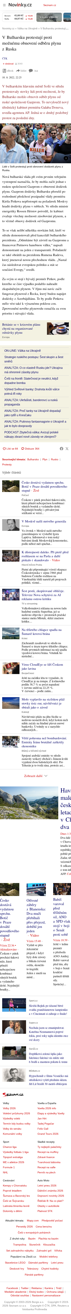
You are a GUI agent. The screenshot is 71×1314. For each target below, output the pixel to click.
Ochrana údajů (55, 1291)
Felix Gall (43, 1128)
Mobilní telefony (49, 1256)
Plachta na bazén (48, 1238)
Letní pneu (57, 1262)
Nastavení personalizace (46, 1295)
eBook (10, 70)
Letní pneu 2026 (47, 1185)
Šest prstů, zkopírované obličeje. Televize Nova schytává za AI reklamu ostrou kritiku (43, 595)
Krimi (24, 638)
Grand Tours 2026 (48, 1133)
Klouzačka (49, 1244)
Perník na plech (47, 1172)
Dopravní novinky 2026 (51, 1195)
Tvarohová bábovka (49, 1162)
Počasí (25, 495)
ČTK (4, 58)
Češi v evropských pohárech (34, 1232)
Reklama (36, 1288)
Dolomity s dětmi (12, 1211)
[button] (35, 143)
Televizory (32, 1268)
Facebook (12, 1288)
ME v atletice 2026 (13, 1162)
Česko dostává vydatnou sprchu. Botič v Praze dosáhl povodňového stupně (44, 486)
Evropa (6, 337)
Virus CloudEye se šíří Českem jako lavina (42, 666)
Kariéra (49, 1288)
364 (36, 71)
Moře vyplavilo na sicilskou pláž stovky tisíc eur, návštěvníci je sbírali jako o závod (43, 703)
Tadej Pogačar (46, 1123)
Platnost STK (45, 1211)
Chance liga (10, 1146)
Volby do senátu (12, 1128)
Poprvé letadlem (12, 1190)
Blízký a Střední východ (34, 751)
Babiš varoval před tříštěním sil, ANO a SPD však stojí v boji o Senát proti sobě (61, 917)
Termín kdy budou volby (16, 1123)
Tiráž (59, 1288)
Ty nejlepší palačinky (49, 1146)
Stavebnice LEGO (15, 1262)
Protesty (7, 464)
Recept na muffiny (48, 1152)
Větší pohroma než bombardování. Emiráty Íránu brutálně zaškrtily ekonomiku (44, 742)
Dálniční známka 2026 (50, 1190)
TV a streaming (29, 603)
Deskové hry (17, 1268)
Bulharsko (33, 459)
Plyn (44, 459)
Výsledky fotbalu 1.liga (16, 1152)
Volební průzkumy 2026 (16, 1113)
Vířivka (58, 1250)
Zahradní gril (44, 1250)
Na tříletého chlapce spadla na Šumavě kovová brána (42, 631)
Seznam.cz (49, 5)
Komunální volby (12, 1133)
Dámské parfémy (38, 1262)
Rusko (54, 459)
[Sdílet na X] (67, 448)
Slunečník (34, 1244)
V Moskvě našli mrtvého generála (44, 521)
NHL (5, 1172)
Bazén (32, 1238)
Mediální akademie (15, 1291)
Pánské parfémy (34, 1274)
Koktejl (25, 712)
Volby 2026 (9, 1108)
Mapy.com (33, 1220)
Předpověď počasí (52, 1220)
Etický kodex (36, 1291)
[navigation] (4, 5)
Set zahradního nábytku (20, 1250)
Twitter (25, 1288)
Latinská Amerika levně (16, 1205)
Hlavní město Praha (32, 565)
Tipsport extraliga (13, 1157)
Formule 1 (9, 1167)
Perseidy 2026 (24, 1226)
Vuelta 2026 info (47, 1108)
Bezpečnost (28, 673)
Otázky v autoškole (48, 1205)
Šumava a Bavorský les (16, 1195)
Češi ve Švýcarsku (13, 1200)
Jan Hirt (42, 1118)
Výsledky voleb (11, 1118)
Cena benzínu (44, 1226)
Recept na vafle (47, 1167)
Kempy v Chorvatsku (15, 1185)
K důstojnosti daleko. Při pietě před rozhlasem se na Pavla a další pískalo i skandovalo (45, 556)
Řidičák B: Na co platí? (51, 1200)
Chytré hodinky (50, 1268)
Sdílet (23, 70)
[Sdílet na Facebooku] (61, 448)
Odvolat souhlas (20, 1295)
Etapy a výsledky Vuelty (51, 1113)
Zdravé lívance (46, 1157)
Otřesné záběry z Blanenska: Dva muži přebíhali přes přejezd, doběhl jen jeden (36, 915)
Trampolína (19, 1244)
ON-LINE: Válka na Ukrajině (22, 350)
